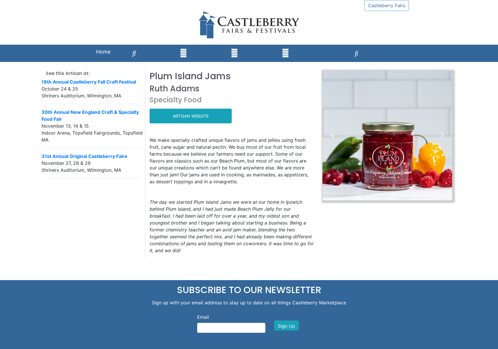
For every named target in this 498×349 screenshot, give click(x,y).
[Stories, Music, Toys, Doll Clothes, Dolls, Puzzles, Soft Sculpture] (356, 53)
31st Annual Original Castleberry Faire (84, 156)
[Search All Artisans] (134, 53)
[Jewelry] (209, 48)
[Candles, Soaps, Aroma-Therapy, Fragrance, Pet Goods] (333, 48)
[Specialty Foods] (402, 48)
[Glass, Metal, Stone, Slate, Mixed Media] (311, 48)
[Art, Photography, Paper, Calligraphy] (158, 48)
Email (203, 317)
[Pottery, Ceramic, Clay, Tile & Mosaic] (234, 53)
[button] (332, 135)
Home (103, 52)
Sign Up (286, 326)
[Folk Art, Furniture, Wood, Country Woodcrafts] (380, 48)
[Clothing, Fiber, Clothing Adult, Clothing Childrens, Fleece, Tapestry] (260, 48)
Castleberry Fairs (386, 5)
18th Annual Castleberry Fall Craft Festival (89, 82)
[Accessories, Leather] (183, 53)
